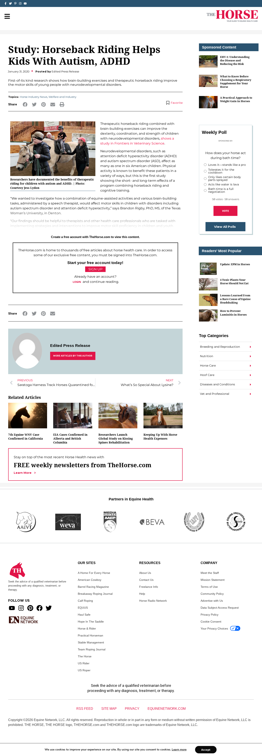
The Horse (84, 656)
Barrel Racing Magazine (93, 586)
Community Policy (212, 593)
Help (142, 593)
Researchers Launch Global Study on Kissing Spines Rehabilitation (115, 438)
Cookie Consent (211, 621)
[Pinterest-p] (15, 3)
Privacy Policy (209, 614)
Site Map (109, 708)
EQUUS (83, 607)
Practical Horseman (90, 635)
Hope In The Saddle (91, 621)
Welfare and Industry (62, 96)
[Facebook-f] (5, 3)
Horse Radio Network (153, 600)
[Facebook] (39, 608)
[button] (25, 104)
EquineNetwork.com (167, 708)
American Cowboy (89, 579)
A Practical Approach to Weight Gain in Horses (236, 99)
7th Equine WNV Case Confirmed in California (25, 436)
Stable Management (91, 642)
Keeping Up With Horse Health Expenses (160, 436)
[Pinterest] (30, 608)
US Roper (84, 670)
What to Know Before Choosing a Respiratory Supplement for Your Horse (235, 81)
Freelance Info (148, 586)
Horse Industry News (33, 96)
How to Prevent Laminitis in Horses (233, 312)
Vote (225, 211)
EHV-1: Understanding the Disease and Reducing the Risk (235, 60)
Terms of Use (209, 586)
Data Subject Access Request (220, 607)
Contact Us (146, 579)
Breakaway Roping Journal (95, 593)
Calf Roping (85, 600)
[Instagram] (20, 3)
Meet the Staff (210, 572)
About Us (145, 572)
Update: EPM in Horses (235, 264)
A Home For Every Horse (94, 572)
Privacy (132, 708)
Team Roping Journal (91, 649)
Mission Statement (213, 579)
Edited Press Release (70, 345)
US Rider (83, 663)
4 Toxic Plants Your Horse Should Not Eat (234, 281)
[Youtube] (12, 608)
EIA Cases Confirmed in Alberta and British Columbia (70, 438)
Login (77, 282)
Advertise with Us (212, 600)
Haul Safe (84, 614)
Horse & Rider (87, 628)
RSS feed (84, 708)
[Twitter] (10, 3)
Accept (205, 749)
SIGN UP (95, 269)
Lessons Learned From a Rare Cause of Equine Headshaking (235, 298)
